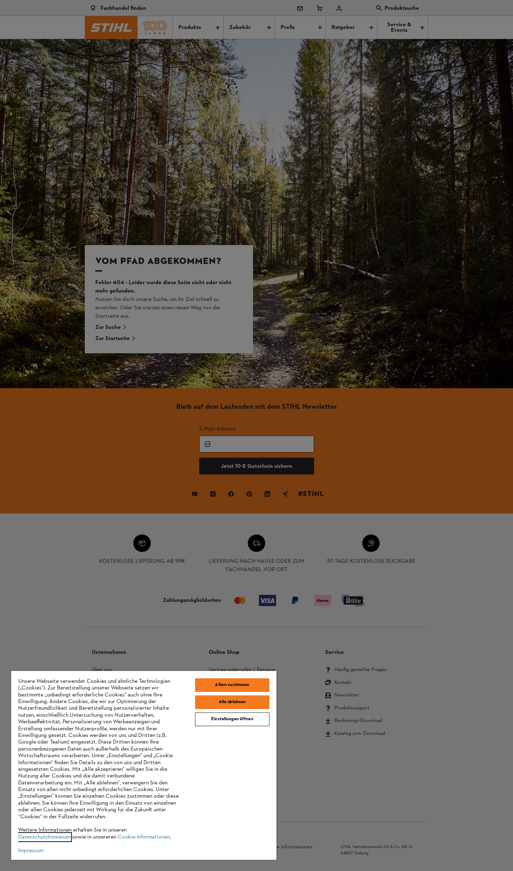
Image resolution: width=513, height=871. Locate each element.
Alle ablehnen (232, 702)
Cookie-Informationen (144, 837)
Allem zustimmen (232, 685)
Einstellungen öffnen (232, 719)
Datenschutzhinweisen (44, 837)
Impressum (31, 851)
